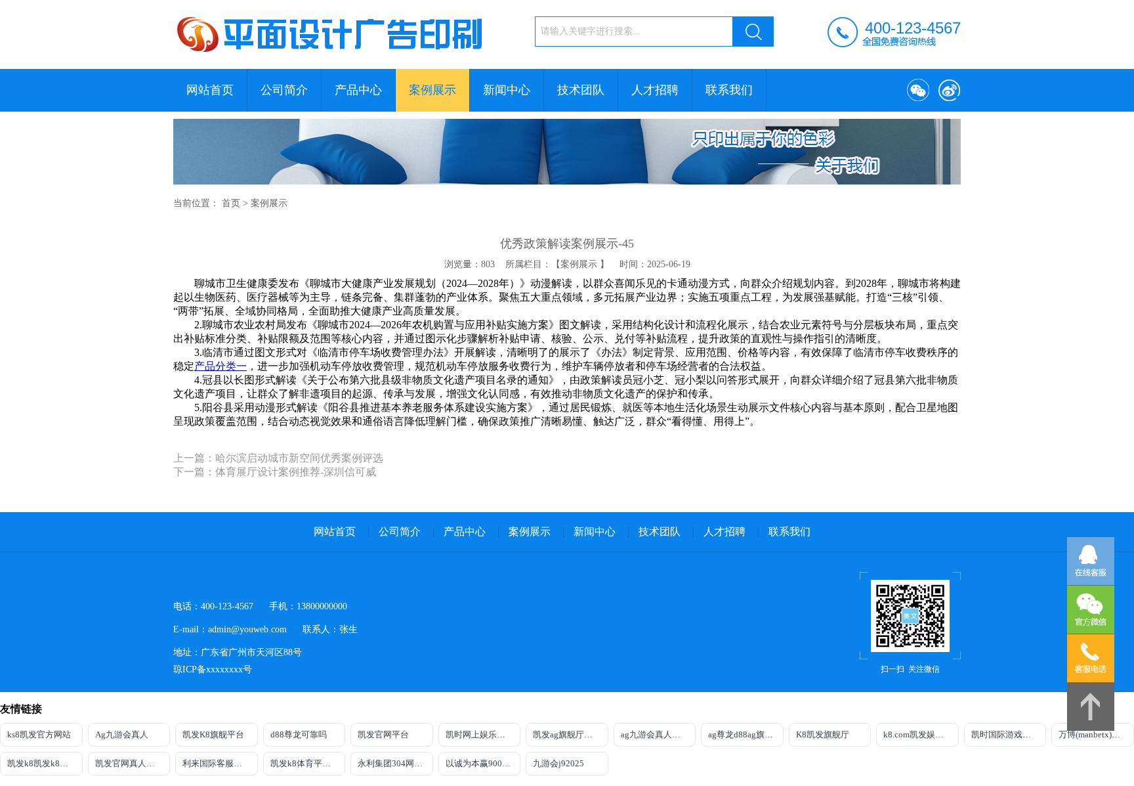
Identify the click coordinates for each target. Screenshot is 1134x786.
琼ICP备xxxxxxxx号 (212, 669)
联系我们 (729, 90)
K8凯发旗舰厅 (822, 734)
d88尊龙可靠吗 (298, 734)
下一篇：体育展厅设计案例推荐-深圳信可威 (274, 471)
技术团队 (580, 90)
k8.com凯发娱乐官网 (921, 734)
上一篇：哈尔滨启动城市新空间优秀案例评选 (278, 458)
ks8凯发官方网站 (39, 734)
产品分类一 (220, 366)
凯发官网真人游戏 (129, 763)
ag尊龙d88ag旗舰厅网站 (746, 734)
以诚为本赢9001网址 (483, 763)
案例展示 (432, 90)
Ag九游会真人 (121, 734)
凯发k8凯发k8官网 (42, 763)
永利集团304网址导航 (395, 763)
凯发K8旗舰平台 (213, 734)
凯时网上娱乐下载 (480, 734)
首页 (231, 203)
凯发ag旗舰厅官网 (567, 734)
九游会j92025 (558, 763)
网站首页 (210, 90)
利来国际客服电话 (216, 763)
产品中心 (358, 90)
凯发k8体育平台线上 (308, 763)
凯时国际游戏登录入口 (1009, 734)
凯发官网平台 (383, 734)
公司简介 (284, 90)
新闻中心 (506, 90)
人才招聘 (655, 90)
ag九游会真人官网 (655, 734)
